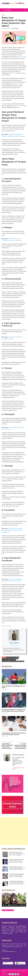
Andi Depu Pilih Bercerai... (16, 852)
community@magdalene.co (9, 951)
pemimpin (17, 105)
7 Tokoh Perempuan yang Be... (17, 874)
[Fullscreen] (24, 905)
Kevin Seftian (15, 28)
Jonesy (15, 861)
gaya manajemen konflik (8, 661)
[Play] (3, 905)
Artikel (3, 15)
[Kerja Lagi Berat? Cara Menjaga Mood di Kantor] (14, 677)
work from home (21, 56)
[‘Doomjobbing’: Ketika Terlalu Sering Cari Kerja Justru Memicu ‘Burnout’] (14, 724)
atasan (3, 479)
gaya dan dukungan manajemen (10, 658)
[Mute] (22, 905)
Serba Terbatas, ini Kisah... (16, 867)
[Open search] (24, 10)
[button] (14, 900)
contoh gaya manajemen (13, 657)
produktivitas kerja (15, 84)
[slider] (12, 905)
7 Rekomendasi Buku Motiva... (17, 859)
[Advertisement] (14, 831)
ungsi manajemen (19, 661)
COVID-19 (14, 73)
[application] (14, 900)
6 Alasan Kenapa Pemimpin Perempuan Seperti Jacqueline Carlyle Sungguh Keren (12, 530)
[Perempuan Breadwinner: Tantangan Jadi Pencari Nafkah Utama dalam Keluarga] (14, 700)
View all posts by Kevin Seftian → (18, 768)
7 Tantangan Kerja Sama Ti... (16, 881)
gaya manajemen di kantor (8, 659)
